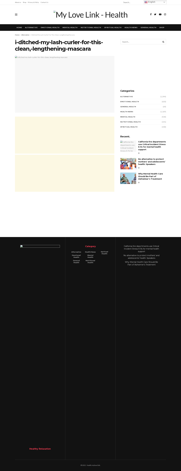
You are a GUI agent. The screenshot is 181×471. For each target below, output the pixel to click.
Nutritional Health (91, 27)
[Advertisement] (64, 135)
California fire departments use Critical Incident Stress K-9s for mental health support (152, 146)
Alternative (31, 27)
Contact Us (44, 2)
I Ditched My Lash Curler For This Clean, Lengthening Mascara (53, 35)
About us (18, 2)
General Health (148, 27)
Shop (24, 2)
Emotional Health (50, 27)
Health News (131, 27)
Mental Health (70, 27)
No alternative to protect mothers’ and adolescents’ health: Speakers (151, 161)
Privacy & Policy (33, 2)
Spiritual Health (113, 27)
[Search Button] (163, 41)
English (151, 2)
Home (19, 27)
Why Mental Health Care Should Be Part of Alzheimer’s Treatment (150, 176)
